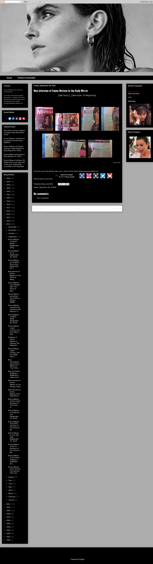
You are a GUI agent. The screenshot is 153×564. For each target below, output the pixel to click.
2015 (8, 214)
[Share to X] (63, 184)
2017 (8, 208)
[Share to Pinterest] (68, 184)
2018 (8, 204)
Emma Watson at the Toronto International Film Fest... (14, 470)
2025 (8, 181)
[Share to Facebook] (66, 184)
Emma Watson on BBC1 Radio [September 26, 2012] (13, 319)
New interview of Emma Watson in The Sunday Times (14, 383)
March (11, 493)
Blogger (81, 559)
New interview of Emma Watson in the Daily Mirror (14, 393)
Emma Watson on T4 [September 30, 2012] (13, 254)
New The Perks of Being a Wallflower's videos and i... (14, 374)
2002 (8, 533)
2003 (8, 530)
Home (9, 78)
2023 (8, 188)
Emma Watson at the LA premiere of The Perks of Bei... (13, 448)
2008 (8, 514)
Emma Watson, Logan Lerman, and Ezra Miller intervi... (13, 353)
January (11, 500)
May (10, 487)
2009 (8, 510)
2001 (8, 537)
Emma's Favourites (26, 78)
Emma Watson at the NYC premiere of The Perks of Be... (13, 426)
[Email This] (59, 184)
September (12, 237)
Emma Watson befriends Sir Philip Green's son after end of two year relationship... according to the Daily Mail (14, 163)
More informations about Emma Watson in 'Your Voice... (14, 364)
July (10, 480)
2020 (8, 198)
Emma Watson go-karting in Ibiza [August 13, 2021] (14, 155)
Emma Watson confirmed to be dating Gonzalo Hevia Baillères (14, 140)
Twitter (118, 162)
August (11, 477)
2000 (8, 540)
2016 (8, 211)
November (12, 230)
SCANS (53, 187)
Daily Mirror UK (44, 187)
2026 (8, 178)
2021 (8, 195)
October (11, 233)
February (12, 497)
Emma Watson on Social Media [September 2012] (13, 243)
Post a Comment (42, 198)
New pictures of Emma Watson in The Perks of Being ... (14, 275)
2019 (8, 201)
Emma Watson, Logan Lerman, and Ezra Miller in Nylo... (14, 330)
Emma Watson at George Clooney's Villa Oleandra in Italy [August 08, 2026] (14, 148)
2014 (8, 217)
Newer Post (39, 209)
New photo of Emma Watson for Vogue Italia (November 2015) (14, 132)
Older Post (116, 209)
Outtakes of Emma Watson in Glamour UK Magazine (13, 341)
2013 (8, 221)
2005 (8, 524)
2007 (8, 517)
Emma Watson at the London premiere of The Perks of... (14, 403)
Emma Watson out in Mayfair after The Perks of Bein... (14, 287)
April (10, 490)
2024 (8, 185)
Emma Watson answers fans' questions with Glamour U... (14, 308)
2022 (8, 191)
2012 (8, 224)
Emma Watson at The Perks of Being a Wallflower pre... (13, 460)
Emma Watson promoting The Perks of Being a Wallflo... (13, 298)
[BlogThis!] (61, 184)
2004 (8, 527)
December (12, 227)
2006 (8, 520)
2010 (8, 507)
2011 (8, 504)
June (10, 484)
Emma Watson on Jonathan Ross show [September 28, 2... (13, 264)
